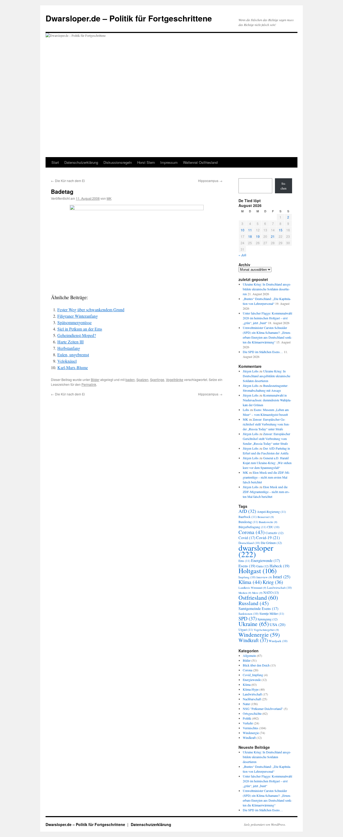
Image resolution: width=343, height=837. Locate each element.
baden (130, 379)
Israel (281, 577)
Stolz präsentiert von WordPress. (265, 824)
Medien (244, 593)
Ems (244, 561)
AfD (247, 511)
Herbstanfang (68, 348)
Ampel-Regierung (271, 512)
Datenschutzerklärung (81, 162)
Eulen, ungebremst (73, 354)
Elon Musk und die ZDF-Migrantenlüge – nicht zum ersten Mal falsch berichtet (266, 477)
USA (277, 624)
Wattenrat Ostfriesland (200, 162)
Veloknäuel (67, 361)
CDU (273, 527)
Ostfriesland (258, 597)
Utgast (245, 630)
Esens (246, 565)
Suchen (283, 185)
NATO (271, 592)
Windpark (278, 641)
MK (109, 198)
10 (242, 230)
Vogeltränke (174, 379)
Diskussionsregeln (117, 162)
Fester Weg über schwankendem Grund (90, 309)
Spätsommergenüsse (74, 322)
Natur (246, 704)
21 (273, 236)
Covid (246, 537)
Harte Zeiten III (70, 342)
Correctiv (275, 533)
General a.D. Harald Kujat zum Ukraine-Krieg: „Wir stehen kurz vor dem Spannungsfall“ (267, 463)
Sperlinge (157, 379)
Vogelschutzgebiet (266, 630)
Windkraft (253, 640)
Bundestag (248, 522)
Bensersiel (266, 517)
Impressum (169, 162)
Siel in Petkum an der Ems (79, 329)
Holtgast (257, 570)
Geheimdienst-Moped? (76, 335)
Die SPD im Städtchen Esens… (263, 352)
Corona (251, 531)
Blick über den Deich (256, 665)
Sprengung (268, 619)
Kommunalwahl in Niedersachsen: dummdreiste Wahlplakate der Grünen (267, 400)
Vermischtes (250, 728)
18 (250, 236)
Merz (257, 593)
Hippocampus (210, 180)
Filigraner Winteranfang (77, 316)
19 (258, 236)
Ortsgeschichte (252, 713)
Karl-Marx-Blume (72, 367)
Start (55, 162)
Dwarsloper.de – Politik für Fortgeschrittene (129, 18)
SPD (247, 618)
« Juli (242, 255)
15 (280, 230)
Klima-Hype (251, 689)
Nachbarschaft (252, 699)
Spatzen (142, 379)
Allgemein (249, 655)
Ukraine (253, 624)
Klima (250, 582)
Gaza (262, 566)
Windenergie (259, 634)
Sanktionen (248, 614)
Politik (247, 718)
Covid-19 (268, 537)
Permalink (88, 384)
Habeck (279, 565)
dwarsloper (255, 550)
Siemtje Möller (271, 614)
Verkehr (248, 723)
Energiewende (265, 560)
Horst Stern (146, 162)
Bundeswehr (268, 522)
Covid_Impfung (253, 675)
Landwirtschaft (279, 588)
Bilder (95, 379)
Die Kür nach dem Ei (68, 180)
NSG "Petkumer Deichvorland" (263, 708)
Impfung (247, 577)
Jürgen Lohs (251, 371)
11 (250, 230)
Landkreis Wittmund (252, 588)
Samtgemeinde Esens (258, 608)
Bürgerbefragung (252, 527)
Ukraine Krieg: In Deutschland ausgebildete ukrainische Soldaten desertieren (267, 289)
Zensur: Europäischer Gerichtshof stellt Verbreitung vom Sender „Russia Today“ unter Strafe (266, 424)
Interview (264, 577)
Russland (253, 603)
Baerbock (247, 517)
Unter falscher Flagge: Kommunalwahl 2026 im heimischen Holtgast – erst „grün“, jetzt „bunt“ (267, 318)
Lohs (246, 410)
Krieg (273, 582)
